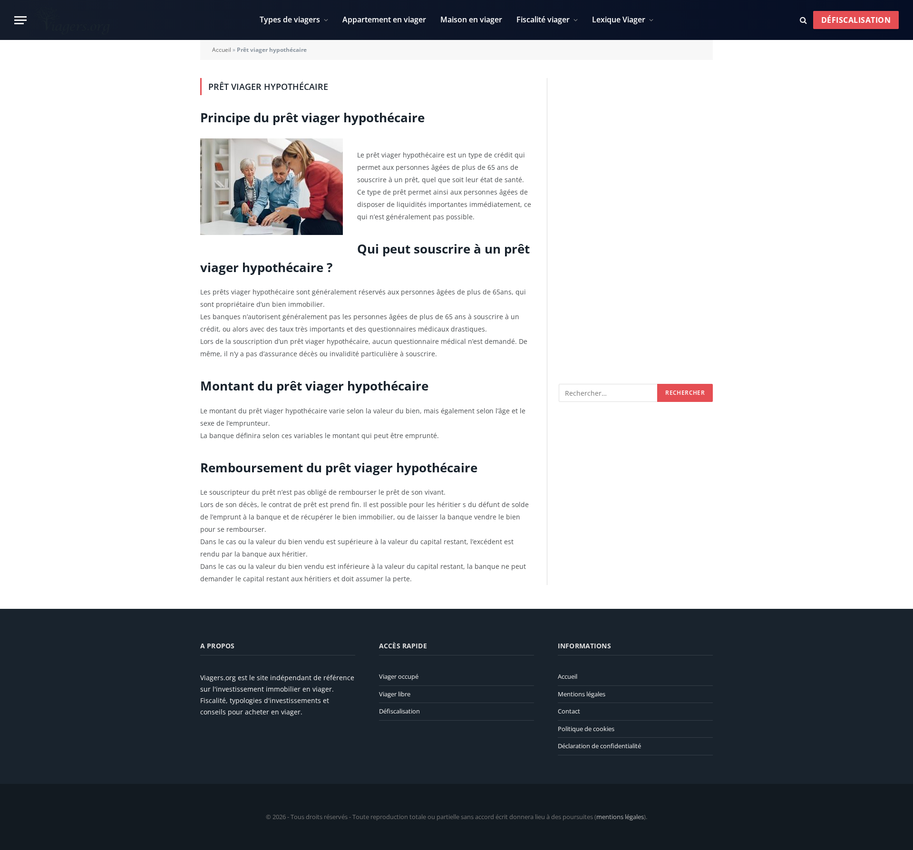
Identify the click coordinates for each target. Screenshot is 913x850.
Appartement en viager (384, 19)
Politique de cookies (586, 728)
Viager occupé (398, 676)
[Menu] (20, 20)
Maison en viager (471, 19)
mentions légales (620, 816)
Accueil (221, 50)
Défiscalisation (856, 20)
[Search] (803, 20)
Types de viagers (290, 19)
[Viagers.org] (73, 20)
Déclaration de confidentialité (599, 746)
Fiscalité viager (543, 19)
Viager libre (394, 694)
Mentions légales (581, 694)
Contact (569, 711)
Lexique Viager (618, 19)
